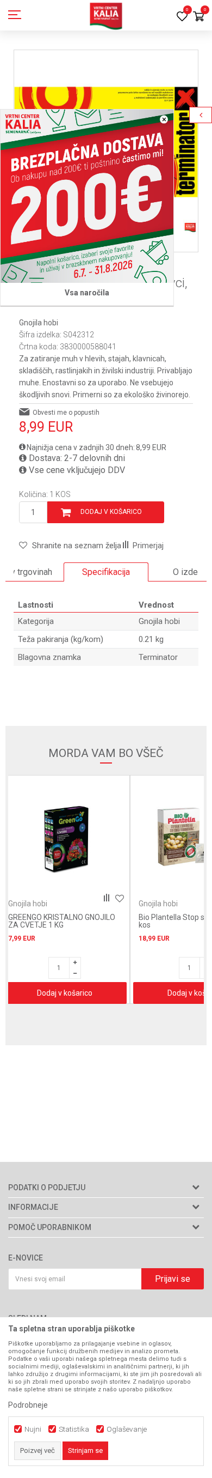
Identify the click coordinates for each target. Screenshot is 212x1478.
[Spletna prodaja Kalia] (106, 15)
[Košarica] (198, 17)
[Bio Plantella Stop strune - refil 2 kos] (73, 838)
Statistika (74, 1429)
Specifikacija (106, 572)
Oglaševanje (127, 1429)
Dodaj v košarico (111, 512)
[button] (70, 546)
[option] (106, 572)
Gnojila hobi (38, 322)
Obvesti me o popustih (66, 412)
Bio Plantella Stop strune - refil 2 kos (71, 921)
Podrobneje (28, 1405)
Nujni (32, 1429)
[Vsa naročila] (87, 196)
